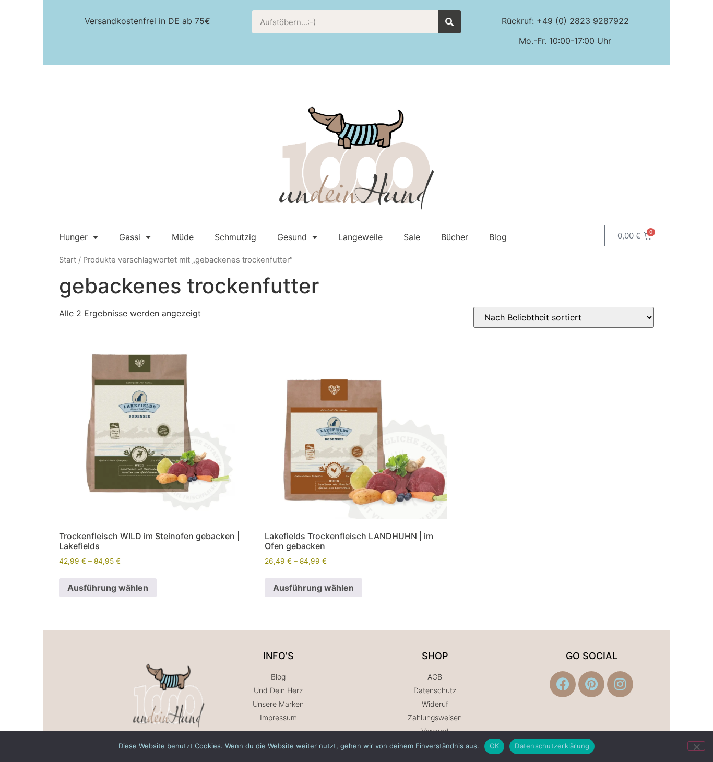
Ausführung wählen (107, 587)
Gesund (292, 237)
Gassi (129, 237)
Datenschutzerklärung (552, 746)
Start (67, 260)
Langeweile (360, 237)
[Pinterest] (591, 684)
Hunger (73, 237)
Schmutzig (235, 237)
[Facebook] (563, 684)
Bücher (454, 237)
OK (495, 746)
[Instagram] (620, 684)
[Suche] (449, 21)
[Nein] (696, 746)
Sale (411, 237)
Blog (498, 237)
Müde (183, 237)
